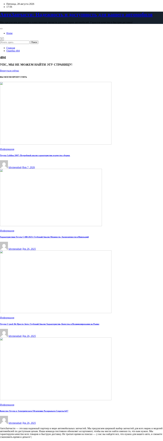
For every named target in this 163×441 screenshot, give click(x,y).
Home (9, 33)
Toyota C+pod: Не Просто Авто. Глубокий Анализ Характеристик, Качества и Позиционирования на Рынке (49, 324)
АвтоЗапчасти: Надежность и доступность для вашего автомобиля (76, 14)
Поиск (34, 42)
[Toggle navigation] (1, 28)
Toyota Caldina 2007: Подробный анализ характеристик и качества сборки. (35, 155)
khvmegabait (15, 167)
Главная (10, 48)
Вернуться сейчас (9, 70)
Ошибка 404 (13, 50)
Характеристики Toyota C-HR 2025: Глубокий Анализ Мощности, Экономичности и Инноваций (44, 237)
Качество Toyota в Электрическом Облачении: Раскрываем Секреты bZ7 (34, 411)
